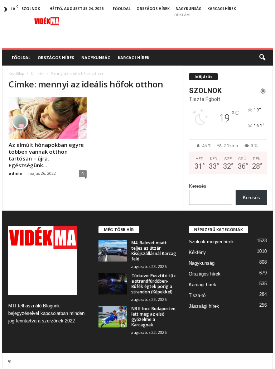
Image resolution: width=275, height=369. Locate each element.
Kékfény (197, 252)
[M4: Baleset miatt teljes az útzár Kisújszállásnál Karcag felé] (112, 251)
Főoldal (122, 8)
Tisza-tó (197, 295)
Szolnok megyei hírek (211, 241)
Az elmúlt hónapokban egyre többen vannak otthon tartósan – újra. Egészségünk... (46, 155)
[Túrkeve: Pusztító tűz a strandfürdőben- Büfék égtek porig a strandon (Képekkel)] (112, 283)
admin (16, 173)
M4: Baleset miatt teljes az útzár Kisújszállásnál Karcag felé (153, 251)
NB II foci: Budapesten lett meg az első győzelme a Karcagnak (153, 317)
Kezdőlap (16, 73)
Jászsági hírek (204, 306)
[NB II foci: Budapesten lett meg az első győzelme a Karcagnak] (112, 316)
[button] (262, 58)
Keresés (197, 186)
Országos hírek (153, 8)
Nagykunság (188, 8)
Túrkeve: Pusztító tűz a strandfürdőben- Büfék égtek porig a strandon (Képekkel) (153, 284)
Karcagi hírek (221, 8)
